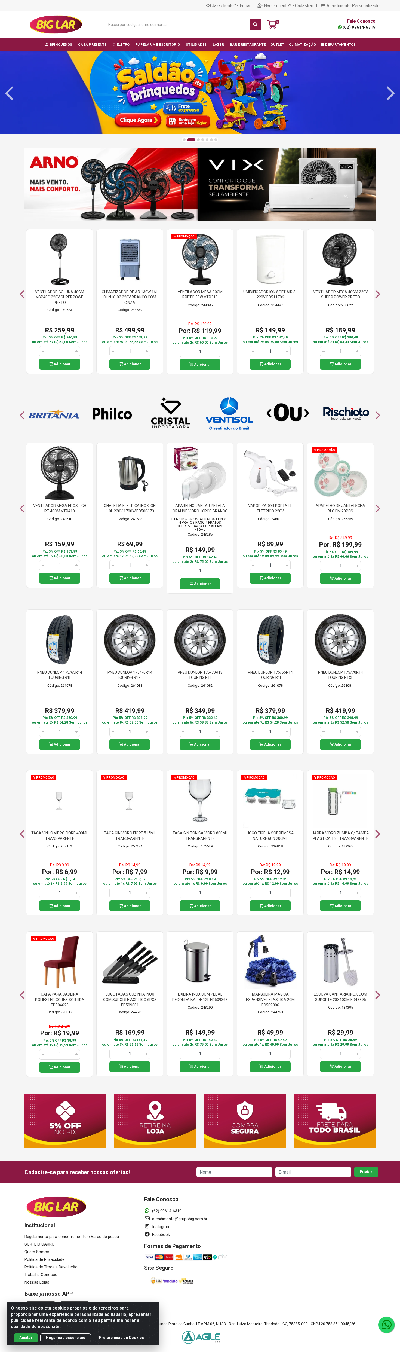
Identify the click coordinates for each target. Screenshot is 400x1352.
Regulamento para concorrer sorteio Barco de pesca (71, 1236)
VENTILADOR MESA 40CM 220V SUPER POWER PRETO (340, 295)
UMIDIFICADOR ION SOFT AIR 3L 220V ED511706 (270, 295)
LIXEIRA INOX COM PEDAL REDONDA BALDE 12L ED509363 (200, 997)
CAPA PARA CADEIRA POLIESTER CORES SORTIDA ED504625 (59, 999)
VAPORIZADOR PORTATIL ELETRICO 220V (270, 508)
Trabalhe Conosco (40, 1274)
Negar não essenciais (65, 1337)
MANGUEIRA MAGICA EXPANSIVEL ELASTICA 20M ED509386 (270, 999)
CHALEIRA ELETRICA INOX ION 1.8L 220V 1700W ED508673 (130, 508)
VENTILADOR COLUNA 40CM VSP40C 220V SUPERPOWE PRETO (59, 297)
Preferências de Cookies (121, 1337)
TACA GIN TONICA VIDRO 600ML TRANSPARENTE (200, 836)
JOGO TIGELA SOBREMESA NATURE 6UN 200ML (270, 836)
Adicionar (62, 364)
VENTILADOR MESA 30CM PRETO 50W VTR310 (200, 295)
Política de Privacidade (44, 1259)
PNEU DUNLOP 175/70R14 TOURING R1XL (129, 675)
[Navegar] (9, 93)
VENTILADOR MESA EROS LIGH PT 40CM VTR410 (59, 508)
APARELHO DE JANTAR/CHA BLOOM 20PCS (340, 508)
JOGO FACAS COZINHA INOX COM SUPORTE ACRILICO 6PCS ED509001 (130, 999)
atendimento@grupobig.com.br (179, 1218)
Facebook (160, 1234)
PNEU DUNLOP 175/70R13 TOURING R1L (200, 675)
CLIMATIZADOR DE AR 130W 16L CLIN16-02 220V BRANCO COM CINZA (130, 297)
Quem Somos (36, 1251)
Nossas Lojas (36, 1282)
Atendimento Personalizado (353, 5)
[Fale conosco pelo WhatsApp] (386, 1325)
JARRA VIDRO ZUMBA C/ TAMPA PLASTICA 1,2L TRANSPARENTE (340, 836)
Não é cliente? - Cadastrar (288, 5)
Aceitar (25, 1337)
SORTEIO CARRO (39, 1244)
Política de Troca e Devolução (51, 1267)
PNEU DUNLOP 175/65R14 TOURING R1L (59, 675)
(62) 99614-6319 (359, 27)
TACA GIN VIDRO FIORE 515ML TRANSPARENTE (130, 836)
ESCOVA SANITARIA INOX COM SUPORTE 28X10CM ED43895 (340, 997)
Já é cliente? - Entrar (231, 5)
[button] (184, 139)
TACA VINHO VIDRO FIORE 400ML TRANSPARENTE (59, 836)
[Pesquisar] (255, 24)
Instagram (160, 1226)
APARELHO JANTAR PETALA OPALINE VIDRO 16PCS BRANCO (200, 508)
